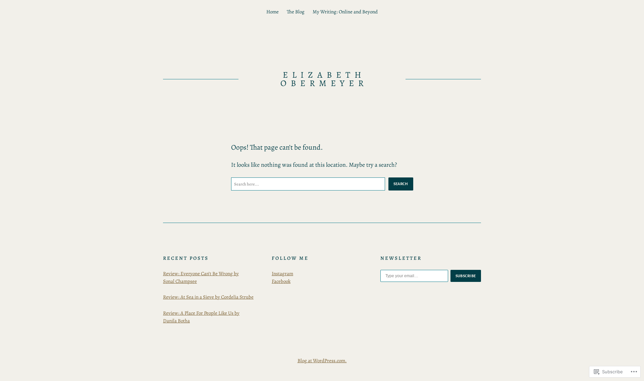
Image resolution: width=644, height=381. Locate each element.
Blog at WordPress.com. (322, 360)
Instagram (282, 273)
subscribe (465, 276)
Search (400, 184)
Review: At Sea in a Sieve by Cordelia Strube (208, 297)
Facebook (281, 281)
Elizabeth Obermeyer (324, 79)
